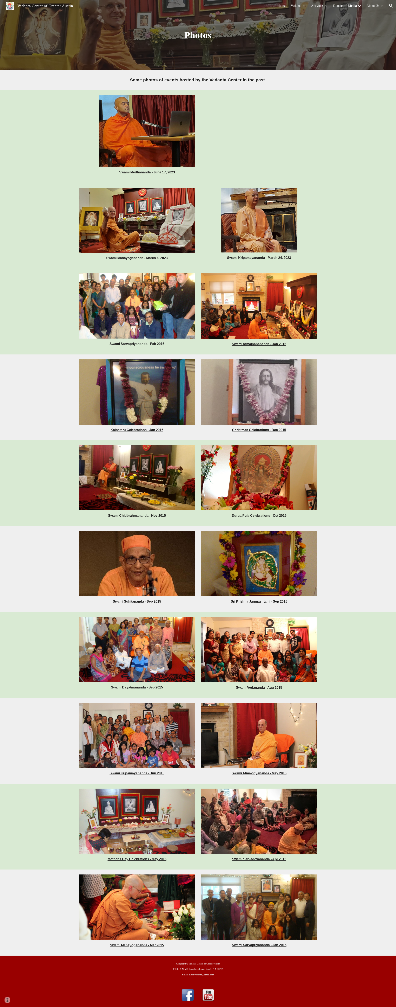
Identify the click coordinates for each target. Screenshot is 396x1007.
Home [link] (281, 5)
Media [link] (352, 5)
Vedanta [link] (296, 5)
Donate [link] (338, 5)
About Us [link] (373, 5)
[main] (198, 35)
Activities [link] (317, 5)
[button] (391, 6)
